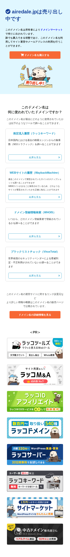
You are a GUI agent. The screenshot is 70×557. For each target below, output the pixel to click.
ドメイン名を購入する (36, 55)
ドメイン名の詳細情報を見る (35, 314)
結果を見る (35, 157)
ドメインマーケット (51, 29)
